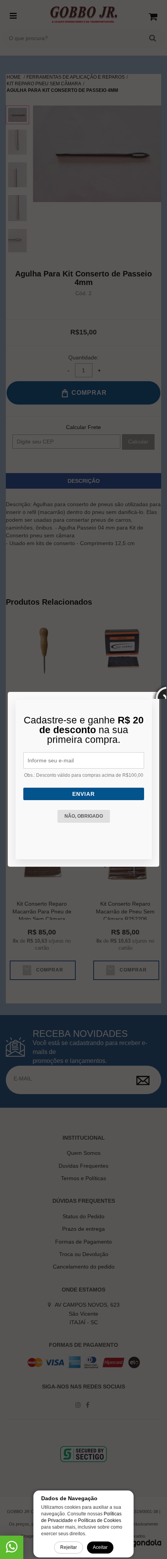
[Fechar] (159, 692)
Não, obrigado (83, 816)
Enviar (83, 794)
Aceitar (100, 1547)
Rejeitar (68, 1547)
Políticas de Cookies (99, 1520)
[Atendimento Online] (11, 1550)
